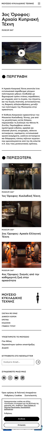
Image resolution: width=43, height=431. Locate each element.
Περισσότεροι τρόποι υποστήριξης (18, 345)
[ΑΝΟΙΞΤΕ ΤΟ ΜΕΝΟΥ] (39, 3)
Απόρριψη (21, 425)
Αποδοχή (21, 419)
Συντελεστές (31, 396)
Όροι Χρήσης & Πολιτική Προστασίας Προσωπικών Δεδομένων (19, 407)
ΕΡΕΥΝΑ (5, 320)
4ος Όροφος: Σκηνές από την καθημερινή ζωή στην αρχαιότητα (20, 277)
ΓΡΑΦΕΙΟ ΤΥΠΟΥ (8, 326)
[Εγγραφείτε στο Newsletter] (38, 362)
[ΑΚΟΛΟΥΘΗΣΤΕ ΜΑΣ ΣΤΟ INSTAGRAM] (10, 378)
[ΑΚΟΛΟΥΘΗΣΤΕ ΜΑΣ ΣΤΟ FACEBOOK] (4, 378)
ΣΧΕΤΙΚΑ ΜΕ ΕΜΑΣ (9, 313)
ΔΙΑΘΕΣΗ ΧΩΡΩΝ (9, 316)
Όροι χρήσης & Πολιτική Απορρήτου (19, 393)
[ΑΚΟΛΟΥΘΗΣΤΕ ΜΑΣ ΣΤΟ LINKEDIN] (22, 378)
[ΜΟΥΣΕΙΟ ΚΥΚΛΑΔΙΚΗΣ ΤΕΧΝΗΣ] (18, 3)
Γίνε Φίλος (7, 341)
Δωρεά (5, 348)
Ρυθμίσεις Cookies (13, 396)
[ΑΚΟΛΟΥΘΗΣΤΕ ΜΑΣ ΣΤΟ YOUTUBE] (16, 378)
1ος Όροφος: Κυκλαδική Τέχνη (21, 196)
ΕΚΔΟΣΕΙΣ (6, 323)
